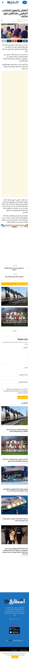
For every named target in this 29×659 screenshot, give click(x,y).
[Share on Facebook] (25, 41)
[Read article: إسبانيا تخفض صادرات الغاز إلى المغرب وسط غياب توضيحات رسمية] (14, 504)
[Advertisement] (14, 134)
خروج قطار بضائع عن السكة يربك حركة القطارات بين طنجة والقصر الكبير (16, 301)
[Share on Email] (14, 41)
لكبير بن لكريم (20, 20)
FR (24, 2)
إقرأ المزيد (14, 331)
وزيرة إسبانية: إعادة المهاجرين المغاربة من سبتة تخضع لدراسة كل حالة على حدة (15, 490)
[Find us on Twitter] (16, 619)
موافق (15, 657)
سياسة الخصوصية (24, 650)
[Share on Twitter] (19, 41)
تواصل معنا (14, 650)
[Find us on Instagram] (13, 619)
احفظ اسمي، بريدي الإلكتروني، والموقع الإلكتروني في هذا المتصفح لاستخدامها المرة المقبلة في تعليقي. (16, 391)
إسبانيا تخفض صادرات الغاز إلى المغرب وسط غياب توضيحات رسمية (15, 519)
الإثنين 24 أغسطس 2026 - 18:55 (20, 304)
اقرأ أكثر (6, 655)
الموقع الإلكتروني (23, 382)
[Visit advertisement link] (14, 226)
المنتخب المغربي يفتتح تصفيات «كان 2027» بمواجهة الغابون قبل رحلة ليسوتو (15, 321)
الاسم (26, 367)
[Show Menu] (3, 2)
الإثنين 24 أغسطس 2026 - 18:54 (20, 324)
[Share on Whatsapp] (9, 41)
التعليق (25, 347)
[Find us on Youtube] (10, 619)
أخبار (3, 289)
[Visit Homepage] (13, 2)
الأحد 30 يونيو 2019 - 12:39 (19, 21)
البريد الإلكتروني (23, 375)
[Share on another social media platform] (4, 41)
